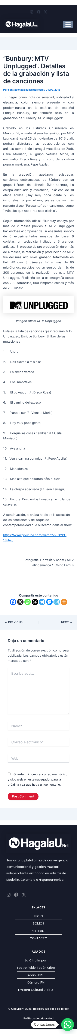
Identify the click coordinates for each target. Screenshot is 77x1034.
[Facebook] (13, 602)
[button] (67, 1024)
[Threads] (35, 602)
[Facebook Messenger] (49, 602)
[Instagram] (56, 602)
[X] (20, 602)
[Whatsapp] (27, 602)
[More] (64, 602)
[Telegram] (42, 602)
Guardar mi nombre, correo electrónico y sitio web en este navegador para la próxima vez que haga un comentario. (37, 779)
